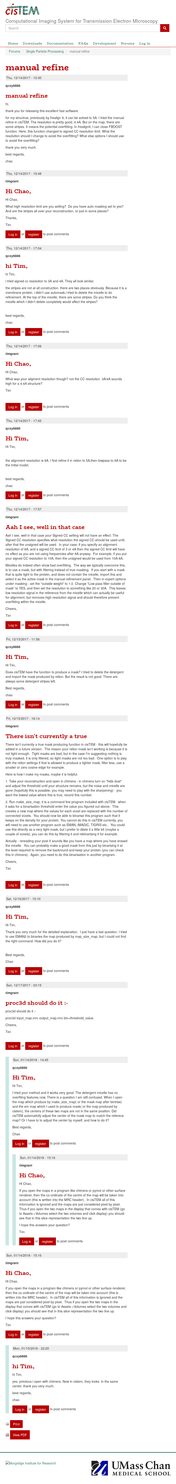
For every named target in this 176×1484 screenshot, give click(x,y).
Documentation (60, 43)
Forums (128, 43)
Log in (144, 43)
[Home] (88, 9)
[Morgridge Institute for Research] (45, 1467)
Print (16, 1424)
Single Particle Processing (45, 51)
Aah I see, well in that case (45, 527)
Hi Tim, (17, 438)
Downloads (32, 43)
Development (104, 43)
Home (13, 43)
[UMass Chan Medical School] (130, 1467)
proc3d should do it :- (37, 1003)
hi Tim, (17, 266)
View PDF (20, 1435)
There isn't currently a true (46, 736)
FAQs (83, 43)
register (33, 234)
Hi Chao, (18, 191)
